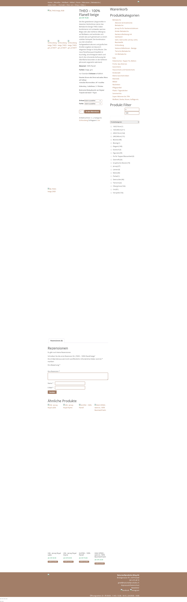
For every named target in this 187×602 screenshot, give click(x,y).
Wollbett (65, 2)
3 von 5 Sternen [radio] (54, 367)
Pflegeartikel (117, 88)
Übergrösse (119, 186)
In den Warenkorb (92, 111)
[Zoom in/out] (6, 598)
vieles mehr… (52, 5)
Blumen (117, 140)
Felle (114, 58)
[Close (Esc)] (1, 598)
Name (50, 383)
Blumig (116, 143)
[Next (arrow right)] (3, 601)
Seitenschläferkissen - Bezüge (125, 48)
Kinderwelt (116, 73)
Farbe (81, 104)
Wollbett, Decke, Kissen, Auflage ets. (125, 99)
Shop (77, 5)
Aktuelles (57, 2)
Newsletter (135, 588)
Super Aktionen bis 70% (121, 96)
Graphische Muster (121, 163)
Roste (78, 2)
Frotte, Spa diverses (119, 64)
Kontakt (62, 5)
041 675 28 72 (134, 580)
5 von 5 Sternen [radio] (60, 367)
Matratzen (86, 2)
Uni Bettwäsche (120, 54)
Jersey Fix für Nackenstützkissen (126, 28)
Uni (98, 120)
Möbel (72, 2)
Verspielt (118, 193)
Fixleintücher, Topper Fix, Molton (124, 61)
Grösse (81, 100)
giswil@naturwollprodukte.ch (128, 583)
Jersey (116, 166)
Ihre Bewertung (54, 365)
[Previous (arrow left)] (1, 601)
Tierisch (117, 183)
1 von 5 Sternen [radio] (49, 367)
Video (82, 5)
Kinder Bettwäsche (122, 31)
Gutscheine (116, 67)
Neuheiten (116, 85)
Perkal (116, 176)
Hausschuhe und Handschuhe (123, 70)
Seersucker (118, 179)
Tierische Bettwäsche (122, 51)
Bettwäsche (95, 2)
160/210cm (118, 126)
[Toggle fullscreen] (4, 598)
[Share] (3, 598)
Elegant (117, 146)
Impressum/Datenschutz (130, 585)
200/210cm (119, 133)
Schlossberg (83, 120)
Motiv (116, 173)
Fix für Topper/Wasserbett (123, 156)
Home (50, 2)
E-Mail (50, 388)
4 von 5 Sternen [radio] (57, 367)
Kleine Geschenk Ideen (120, 76)
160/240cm (119, 130)
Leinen (116, 169)
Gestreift (117, 160)
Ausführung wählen (53, 561)
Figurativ (117, 153)
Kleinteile (115, 79)
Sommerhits (117, 93)
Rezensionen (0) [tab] (56, 341)
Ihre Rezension (54, 371)
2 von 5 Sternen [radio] (51, 367)
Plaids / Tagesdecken (120, 90)
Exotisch (117, 150)
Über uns (70, 5)
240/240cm (119, 136)
